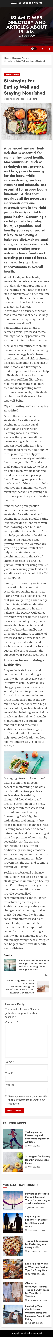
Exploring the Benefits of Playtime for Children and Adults (13, 1223)
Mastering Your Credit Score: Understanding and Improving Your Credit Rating (13, 1314)
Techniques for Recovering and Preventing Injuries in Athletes (13, 1139)
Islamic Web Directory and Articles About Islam (26, 24)
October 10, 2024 (36, 1274)
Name (9, 1061)
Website (9, 1084)
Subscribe (49, 48)
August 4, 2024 (35, 1323)
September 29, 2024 (37, 1300)
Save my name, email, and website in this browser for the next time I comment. (27, 1100)
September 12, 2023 (15, 99)
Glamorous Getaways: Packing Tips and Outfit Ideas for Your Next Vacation (13, 1292)
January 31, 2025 (36, 1208)
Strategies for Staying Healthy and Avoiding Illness (13, 1162)
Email (9, 1073)
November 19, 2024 (37, 1251)
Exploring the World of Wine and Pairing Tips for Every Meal (13, 1269)
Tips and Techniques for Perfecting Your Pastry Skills (13, 1246)
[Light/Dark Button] (34, 48)
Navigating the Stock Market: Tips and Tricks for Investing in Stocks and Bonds (13, 1200)
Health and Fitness (12, 74)
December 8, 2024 (36, 1230)
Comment (11, 1022)
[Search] (42, 49)
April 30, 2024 (35, 1146)
